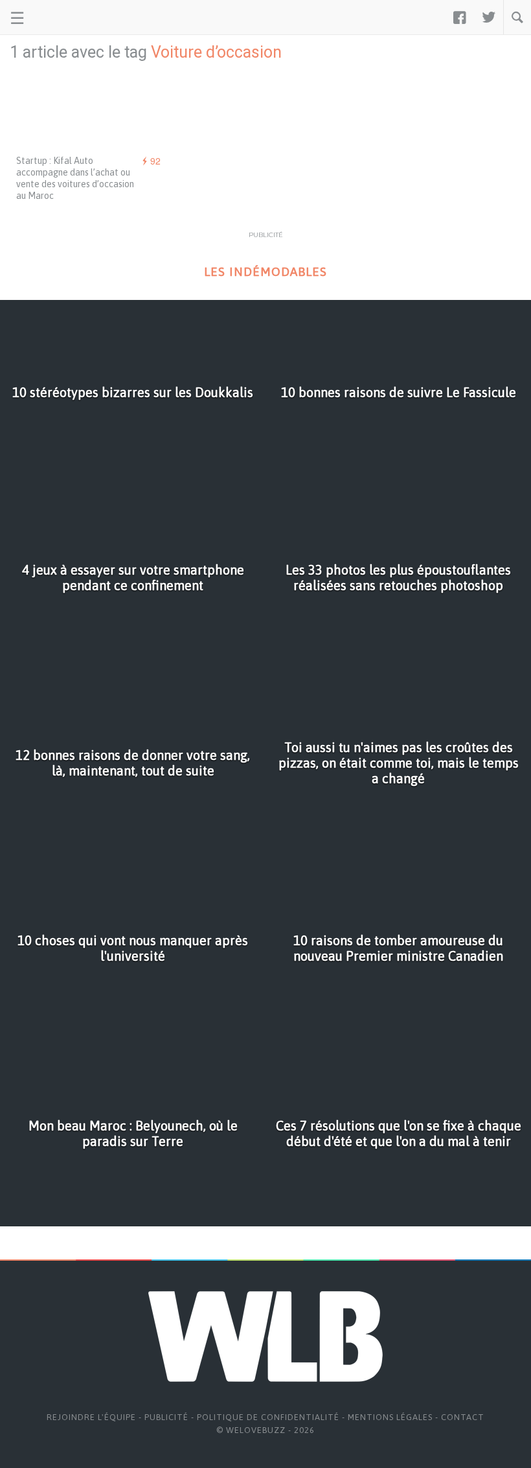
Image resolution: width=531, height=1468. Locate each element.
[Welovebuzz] (59, 17)
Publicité (166, 1417)
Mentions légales (390, 1417)
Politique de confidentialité (268, 1417)
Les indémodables (265, 272)
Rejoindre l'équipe (91, 1417)
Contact (462, 1417)
